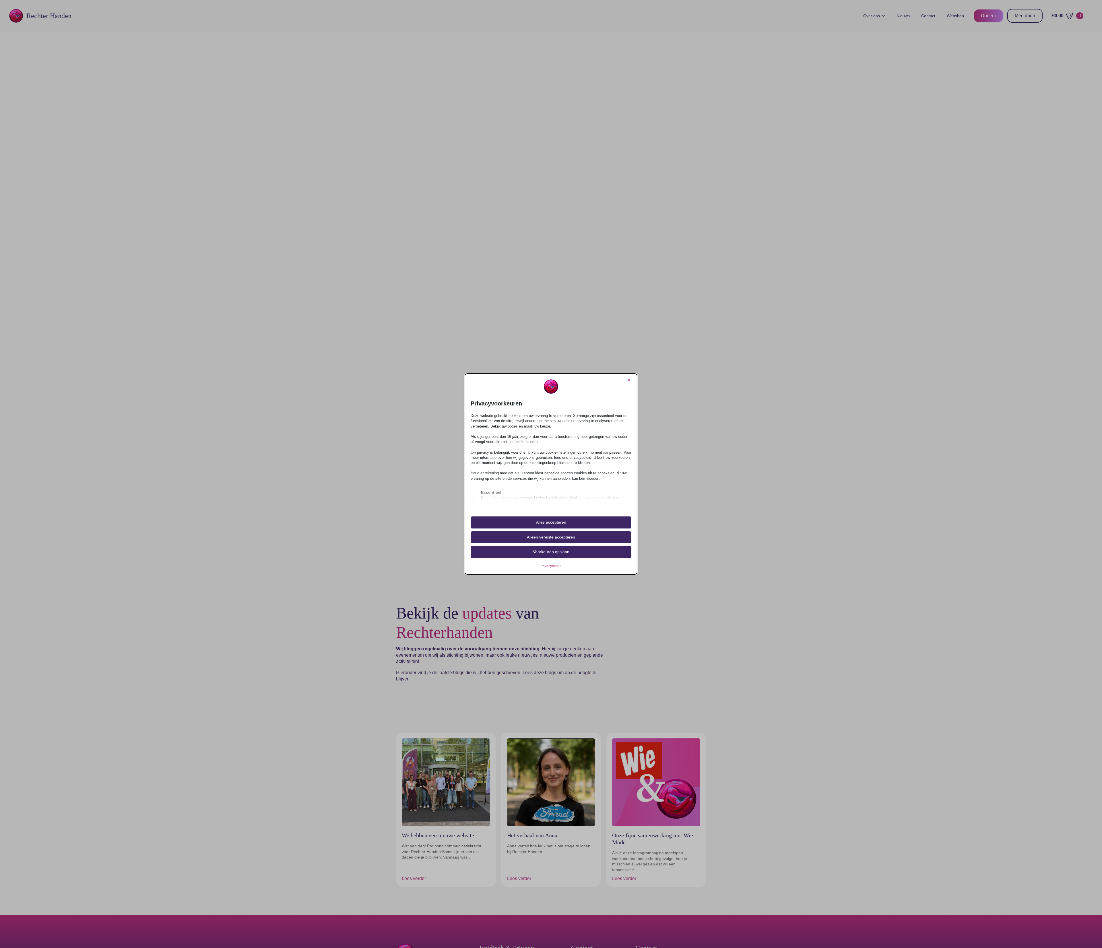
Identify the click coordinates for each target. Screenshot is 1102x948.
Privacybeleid (551, 566)
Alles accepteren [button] (551, 522)
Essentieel (491, 492)
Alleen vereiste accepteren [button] (551, 537)
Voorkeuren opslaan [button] (551, 551)
